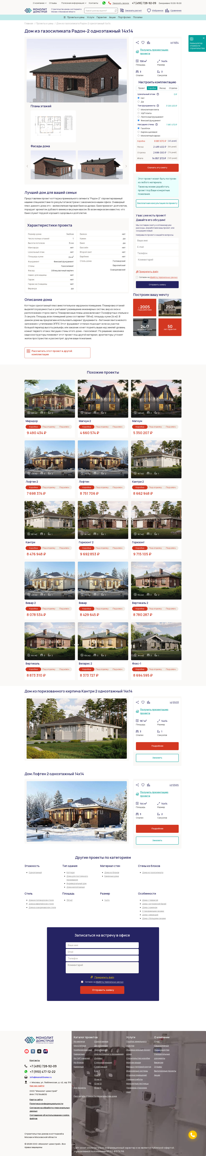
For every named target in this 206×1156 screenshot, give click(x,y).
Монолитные (80, 1045)
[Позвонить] (192, 1135)
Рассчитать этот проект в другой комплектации (52, 352)
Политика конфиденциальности (46, 1103)
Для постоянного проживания (109, 1054)
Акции (112, 17)
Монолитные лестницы (137, 1083)
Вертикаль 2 (140, 603)
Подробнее (157, 746)
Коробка (152, 88)
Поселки (137, 17)
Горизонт (138, 542)
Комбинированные (83, 1049)
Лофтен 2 (32, 481)
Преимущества (161, 1049)
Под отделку (48, 426)
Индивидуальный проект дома (138, 1051)
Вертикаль (33, 663)
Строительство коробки (138, 1058)
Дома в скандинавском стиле (42, 907)
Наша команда (161, 1045)
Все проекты (80, 1087)
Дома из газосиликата (152, 872)
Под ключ (64, 426)
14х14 (107, 900)
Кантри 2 (138, 481)
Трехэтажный (101, 1049)
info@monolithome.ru (41, 1077)
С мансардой (100, 1066)
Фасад (162, 88)
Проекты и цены (75, 17)
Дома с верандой (150, 914)
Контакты (93, 3)
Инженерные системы (137, 1071)
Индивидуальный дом (76, 883)
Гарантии (102, 17)
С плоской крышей (103, 1062)
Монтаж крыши (133, 1062)
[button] (27, 167)
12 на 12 (98, 1083)
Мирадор (32, 421)
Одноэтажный (35, 872)
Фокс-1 (136, 663)
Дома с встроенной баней (154, 904)
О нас (157, 1041)
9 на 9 (97, 1075)
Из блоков (79, 1062)
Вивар (83, 603)
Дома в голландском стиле (41, 900)
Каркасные (79, 1054)
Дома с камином (149, 907)
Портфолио (124, 17)
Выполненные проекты (165, 1071)
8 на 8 (97, 1071)
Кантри (30, 542)
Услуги (90, 17)
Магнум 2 (85, 421)
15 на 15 (97, 1087)
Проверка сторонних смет (136, 1089)
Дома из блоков (111, 872)
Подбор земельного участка (136, 1043)
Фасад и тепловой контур (138, 1066)
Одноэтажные (101, 1041)
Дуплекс (98, 1058)
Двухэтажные (101, 1045)
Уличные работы (134, 1079)
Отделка (173, 88)
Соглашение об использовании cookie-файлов (50, 1117)
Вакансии (158, 1062)
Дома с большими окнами (154, 918)
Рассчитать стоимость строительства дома (95, 1096)
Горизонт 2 (86, 542)
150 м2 (69, 900)
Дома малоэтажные (76, 887)
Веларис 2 (85, 663)
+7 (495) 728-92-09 (144, 3)
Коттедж (71, 872)
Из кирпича (79, 1041)
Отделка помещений (136, 1075)
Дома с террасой (150, 900)
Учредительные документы (162, 1056)
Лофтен (84, 481)
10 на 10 (98, 1079)
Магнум (137, 421)
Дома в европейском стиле (41, 904)
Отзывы (53, 3)
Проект (141, 88)
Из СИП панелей (82, 1058)
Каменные (79, 1066)
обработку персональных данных (164, 277)
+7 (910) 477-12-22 (42, 1072)
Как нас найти (37, 1085)
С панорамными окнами (153, 911)
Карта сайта (36, 1099)
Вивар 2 (31, 603)
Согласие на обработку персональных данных (50, 1109)
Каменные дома (111, 876)
